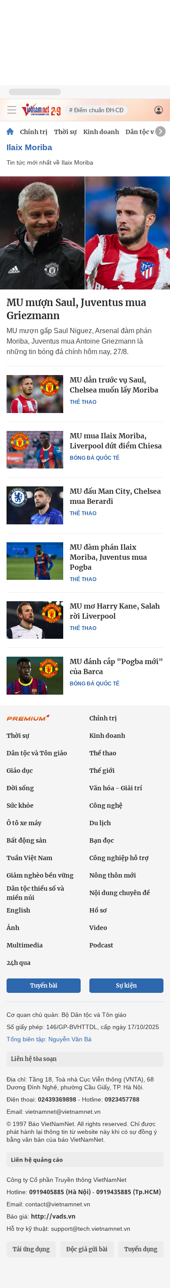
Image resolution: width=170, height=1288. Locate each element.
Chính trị (34, 132)
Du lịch (100, 823)
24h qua (19, 963)
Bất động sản (27, 840)
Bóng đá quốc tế (94, 458)
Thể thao (83, 402)
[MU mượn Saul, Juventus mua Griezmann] (85, 232)
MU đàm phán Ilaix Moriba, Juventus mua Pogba (108, 557)
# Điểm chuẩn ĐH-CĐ (96, 110)
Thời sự (65, 132)
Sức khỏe (20, 805)
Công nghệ (105, 805)
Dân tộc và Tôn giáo (37, 753)
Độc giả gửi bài (87, 1249)
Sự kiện (126, 985)
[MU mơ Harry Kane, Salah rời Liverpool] (35, 620)
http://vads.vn (53, 1216)
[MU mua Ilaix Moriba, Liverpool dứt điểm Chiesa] (35, 449)
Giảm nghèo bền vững (40, 875)
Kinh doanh (101, 132)
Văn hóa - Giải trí (115, 788)
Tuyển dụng (140, 1249)
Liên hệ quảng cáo (37, 1160)
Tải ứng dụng (31, 1249)
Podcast (101, 945)
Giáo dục (20, 771)
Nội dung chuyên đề (119, 893)
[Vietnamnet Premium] (28, 722)
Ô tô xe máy (24, 823)
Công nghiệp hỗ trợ (119, 858)
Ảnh (13, 928)
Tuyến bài (44, 985)
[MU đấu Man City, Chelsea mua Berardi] (35, 505)
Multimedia (25, 945)
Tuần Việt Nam (29, 858)
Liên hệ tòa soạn (34, 1059)
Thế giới (102, 771)
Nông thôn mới (112, 875)
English (18, 910)
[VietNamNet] (10, 132)
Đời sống (20, 788)
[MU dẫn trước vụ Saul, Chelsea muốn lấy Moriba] (35, 394)
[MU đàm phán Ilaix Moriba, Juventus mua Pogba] (35, 561)
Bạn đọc (101, 840)
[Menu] (12, 110)
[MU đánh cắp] (35, 675)
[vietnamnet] (41, 113)
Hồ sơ (98, 910)
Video (98, 928)
